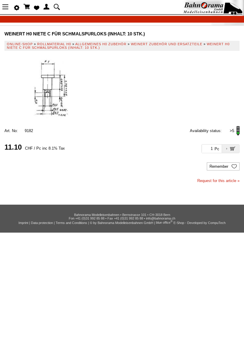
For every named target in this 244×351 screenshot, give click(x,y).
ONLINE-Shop (20, 44)
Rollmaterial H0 (54, 44)
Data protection (42, 222)
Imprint (23, 222)
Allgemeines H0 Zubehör (100, 44)
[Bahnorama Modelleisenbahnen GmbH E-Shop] (213, 12)
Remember (219, 166)
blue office (164, 222)
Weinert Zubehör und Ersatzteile (166, 44)
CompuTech (217, 222)
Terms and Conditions (71, 222)
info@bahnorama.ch (160, 218)
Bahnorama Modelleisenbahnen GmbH (125, 222)
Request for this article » (218, 180)
